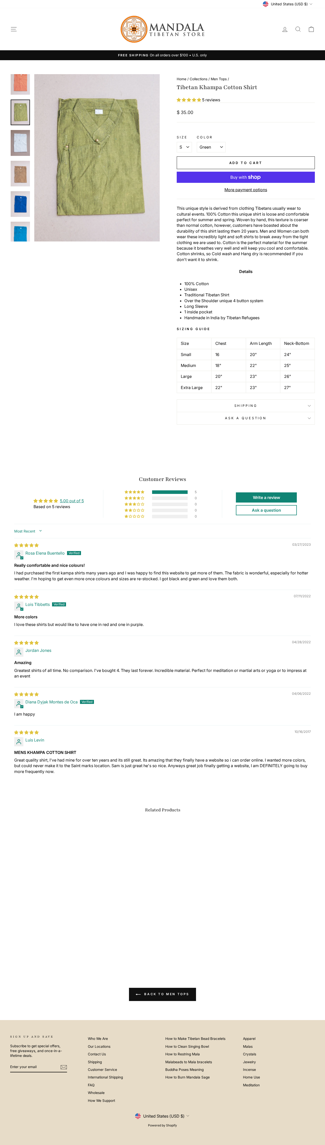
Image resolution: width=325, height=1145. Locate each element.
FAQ (91, 1085)
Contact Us (97, 1054)
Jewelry (249, 1062)
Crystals (249, 1054)
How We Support (101, 1101)
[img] (26, 545)
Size (182, 137)
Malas (248, 1046)
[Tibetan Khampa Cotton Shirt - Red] (59, 945)
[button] (189, 99)
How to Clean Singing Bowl (187, 1046)
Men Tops (219, 79)
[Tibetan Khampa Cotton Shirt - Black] (73, 945)
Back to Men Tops (166, 994)
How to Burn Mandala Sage (187, 1077)
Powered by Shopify (162, 1125)
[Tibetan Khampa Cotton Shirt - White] (32, 945)
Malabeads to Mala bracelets (188, 1062)
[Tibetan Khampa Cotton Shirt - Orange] (18, 945)
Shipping (245, 406)
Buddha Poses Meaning (184, 1070)
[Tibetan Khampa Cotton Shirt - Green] (25, 945)
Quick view (46, 915)
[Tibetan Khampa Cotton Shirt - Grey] (66, 945)
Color (205, 137)
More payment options (245, 189)
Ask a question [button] (266, 510)
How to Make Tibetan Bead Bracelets (195, 1039)
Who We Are (98, 1039)
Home (181, 79)
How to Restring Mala (182, 1054)
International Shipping (105, 1077)
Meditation (251, 1085)
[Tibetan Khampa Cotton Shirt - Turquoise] (53, 945)
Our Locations (99, 1046)
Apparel (249, 1039)
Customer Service (102, 1070)
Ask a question (246, 418)
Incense (249, 1070)
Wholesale (96, 1093)
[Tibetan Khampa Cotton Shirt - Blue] (46, 945)
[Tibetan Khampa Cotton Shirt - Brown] (39, 945)
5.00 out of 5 (72, 500)
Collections (198, 79)
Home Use (251, 1077)
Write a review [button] (266, 497)
